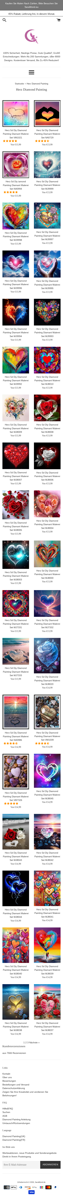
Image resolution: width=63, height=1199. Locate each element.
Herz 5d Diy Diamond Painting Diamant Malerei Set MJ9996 (16, 284)
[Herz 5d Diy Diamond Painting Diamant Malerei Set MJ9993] (47, 312)
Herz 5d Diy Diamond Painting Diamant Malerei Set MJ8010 (47, 380)
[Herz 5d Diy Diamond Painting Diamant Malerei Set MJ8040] (15, 945)
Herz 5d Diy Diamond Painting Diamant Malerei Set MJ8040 (16, 970)
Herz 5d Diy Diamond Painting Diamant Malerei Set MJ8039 (47, 970)
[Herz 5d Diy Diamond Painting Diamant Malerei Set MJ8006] (47, 455)
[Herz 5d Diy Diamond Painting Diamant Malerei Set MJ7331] (15, 603)
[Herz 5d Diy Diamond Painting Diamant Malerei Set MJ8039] (47, 945)
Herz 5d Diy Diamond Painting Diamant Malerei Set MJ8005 (16, 526)
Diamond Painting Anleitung (16, 1119)
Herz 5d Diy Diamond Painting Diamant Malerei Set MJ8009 (16, 428)
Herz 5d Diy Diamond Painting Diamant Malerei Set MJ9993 (47, 333)
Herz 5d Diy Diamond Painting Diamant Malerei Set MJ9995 (47, 285)
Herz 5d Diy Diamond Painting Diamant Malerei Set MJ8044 (16, 913)
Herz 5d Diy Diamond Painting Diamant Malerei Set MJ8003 (16, 576)
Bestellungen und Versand (15, 1084)
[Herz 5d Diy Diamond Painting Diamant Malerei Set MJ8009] (15, 408)
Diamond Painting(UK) (13, 1136)
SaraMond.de (40, 1182)
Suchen (6, 1112)
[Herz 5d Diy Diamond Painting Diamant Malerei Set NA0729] (47, 113)
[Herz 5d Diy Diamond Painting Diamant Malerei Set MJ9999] (47, 164)
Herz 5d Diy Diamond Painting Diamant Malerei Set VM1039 (47, 736)
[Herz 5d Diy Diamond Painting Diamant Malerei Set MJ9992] (15, 360)
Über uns (7, 1077)
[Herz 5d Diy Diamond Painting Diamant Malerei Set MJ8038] (15, 1002)
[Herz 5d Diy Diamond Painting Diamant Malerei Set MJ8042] (47, 831)
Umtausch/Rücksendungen (16, 1123)
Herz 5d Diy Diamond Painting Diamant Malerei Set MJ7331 (16, 624)
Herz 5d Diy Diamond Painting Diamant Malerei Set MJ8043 (16, 856)
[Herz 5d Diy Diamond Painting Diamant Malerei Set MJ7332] (47, 603)
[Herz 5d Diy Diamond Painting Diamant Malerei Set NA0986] (15, 712)
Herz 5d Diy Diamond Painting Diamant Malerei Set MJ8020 (47, 680)
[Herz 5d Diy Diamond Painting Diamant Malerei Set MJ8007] (15, 455)
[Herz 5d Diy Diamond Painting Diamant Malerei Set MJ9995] (47, 264)
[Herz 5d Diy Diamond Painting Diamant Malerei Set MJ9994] (15, 312)
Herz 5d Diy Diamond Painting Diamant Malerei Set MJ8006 (47, 476)
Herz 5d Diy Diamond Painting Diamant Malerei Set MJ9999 (47, 185)
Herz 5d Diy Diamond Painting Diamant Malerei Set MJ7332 (47, 624)
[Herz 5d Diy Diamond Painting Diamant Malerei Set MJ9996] (15, 263)
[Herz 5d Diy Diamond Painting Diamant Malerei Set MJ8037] (47, 1002)
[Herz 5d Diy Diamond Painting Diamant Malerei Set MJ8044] (15, 888)
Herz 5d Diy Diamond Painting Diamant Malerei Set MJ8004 (47, 524)
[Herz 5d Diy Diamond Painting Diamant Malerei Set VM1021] (15, 113)
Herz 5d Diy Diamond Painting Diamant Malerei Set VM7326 (16, 796)
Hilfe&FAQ (7, 1108)
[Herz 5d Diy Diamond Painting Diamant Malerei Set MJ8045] (47, 771)
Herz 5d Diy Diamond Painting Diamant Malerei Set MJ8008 (47, 428)
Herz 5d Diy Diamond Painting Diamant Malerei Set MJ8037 (47, 1027)
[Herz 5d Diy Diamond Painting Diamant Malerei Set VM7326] (15, 771)
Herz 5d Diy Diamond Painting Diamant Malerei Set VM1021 (16, 134)
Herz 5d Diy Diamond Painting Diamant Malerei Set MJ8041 (47, 913)
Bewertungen (9, 1081)
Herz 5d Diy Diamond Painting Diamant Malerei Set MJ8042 (47, 856)
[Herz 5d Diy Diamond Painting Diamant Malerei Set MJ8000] (47, 554)
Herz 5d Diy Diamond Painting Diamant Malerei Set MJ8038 (16, 1027)
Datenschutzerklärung (13, 1088)
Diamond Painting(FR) (13, 1140)
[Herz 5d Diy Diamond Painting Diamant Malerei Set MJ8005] (15, 504)
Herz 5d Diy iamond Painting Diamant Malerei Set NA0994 (16, 185)
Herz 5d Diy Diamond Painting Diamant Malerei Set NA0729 (47, 134)
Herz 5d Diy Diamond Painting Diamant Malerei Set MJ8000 (47, 574)
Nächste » (34, 1042)
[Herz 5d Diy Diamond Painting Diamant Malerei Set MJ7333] (15, 651)
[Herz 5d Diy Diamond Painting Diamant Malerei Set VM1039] (47, 712)
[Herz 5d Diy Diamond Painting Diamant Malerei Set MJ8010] (47, 360)
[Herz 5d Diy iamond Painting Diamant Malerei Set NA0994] (15, 164)
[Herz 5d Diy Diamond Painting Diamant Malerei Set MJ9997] (47, 216)
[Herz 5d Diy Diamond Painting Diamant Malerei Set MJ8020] (47, 655)
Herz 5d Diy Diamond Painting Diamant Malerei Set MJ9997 (47, 236)
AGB (4, 1116)
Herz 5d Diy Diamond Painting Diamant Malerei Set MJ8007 (16, 476)
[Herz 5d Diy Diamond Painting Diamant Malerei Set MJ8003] (15, 555)
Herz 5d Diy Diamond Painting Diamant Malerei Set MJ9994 (16, 333)
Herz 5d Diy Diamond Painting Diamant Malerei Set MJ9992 (16, 380)
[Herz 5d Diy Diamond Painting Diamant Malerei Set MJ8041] (47, 888)
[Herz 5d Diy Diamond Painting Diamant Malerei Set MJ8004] (47, 503)
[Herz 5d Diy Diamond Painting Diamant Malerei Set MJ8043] (15, 831)
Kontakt (6, 1073)
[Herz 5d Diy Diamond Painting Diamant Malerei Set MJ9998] (15, 216)
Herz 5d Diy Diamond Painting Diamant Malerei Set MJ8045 (47, 795)
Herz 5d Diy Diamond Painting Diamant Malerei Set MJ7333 (16, 672)
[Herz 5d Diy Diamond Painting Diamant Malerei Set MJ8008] (47, 408)
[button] (10, 141)
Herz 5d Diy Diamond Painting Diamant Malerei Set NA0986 (16, 736)
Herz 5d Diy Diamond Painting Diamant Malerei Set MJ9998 (16, 236)
